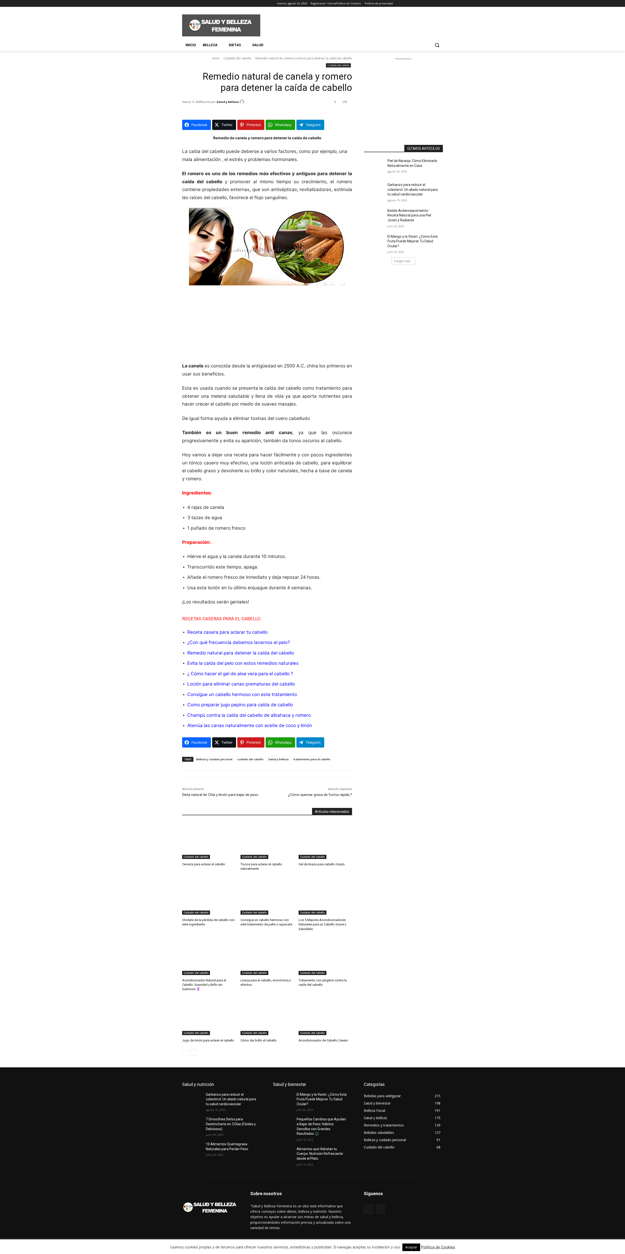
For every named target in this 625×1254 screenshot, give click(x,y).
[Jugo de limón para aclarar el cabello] (209, 1016)
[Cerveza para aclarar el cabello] (209, 840)
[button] (437, 45)
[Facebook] (185, 3)
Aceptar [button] (411, 1247)
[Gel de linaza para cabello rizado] (325, 840)
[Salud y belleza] (243, 101)
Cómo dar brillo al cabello (258, 1040)
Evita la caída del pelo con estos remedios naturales (243, 663)
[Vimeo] (205, 3)
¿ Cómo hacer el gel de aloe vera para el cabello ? (240, 673)
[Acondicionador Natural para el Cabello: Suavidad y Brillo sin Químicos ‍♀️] (209, 956)
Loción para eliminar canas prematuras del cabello (241, 684)
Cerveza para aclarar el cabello (203, 864)
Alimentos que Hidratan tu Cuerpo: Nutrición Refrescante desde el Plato (320, 1153)
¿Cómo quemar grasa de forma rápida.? (320, 795)
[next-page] (193, 1052)
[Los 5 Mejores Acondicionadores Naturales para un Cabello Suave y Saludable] (325, 896)
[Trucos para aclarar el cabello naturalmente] (267, 840)
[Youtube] (212, 3)
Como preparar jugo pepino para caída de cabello (240, 704)
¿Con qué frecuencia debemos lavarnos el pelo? (238, 642)
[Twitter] (198, 3)
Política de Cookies (438, 1247)
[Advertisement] (349, 25)
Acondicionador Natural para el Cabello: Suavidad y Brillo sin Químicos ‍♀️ (204, 984)
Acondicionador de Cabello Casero (323, 1040)
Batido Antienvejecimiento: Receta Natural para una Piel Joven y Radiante (409, 215)
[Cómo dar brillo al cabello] (267, 1016)
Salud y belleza (228, 102)
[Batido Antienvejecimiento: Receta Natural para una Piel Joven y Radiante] (375, 216)
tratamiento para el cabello (311, 759)
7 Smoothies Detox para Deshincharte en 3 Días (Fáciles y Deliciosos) (231, 1124)
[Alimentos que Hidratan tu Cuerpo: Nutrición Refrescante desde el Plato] (285, 1155)
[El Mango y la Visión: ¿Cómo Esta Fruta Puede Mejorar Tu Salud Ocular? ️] (375, 242)
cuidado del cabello (250, 759)
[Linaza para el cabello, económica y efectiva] (267, 956)
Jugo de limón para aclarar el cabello (208, 1040)
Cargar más (402, 261)
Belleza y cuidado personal (214, 759)
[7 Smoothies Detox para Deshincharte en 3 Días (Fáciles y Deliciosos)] (194, 1125)
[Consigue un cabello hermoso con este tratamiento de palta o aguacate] (267, 896)
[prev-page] (185, 1052)
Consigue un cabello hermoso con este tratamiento (242, 694)
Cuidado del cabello (237, 58)
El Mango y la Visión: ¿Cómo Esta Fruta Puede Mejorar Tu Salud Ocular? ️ (412, 241)
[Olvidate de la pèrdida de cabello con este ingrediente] (209, 896)
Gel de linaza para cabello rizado (322, 864)
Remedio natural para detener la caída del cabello (240, 653)
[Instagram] (192, 3)
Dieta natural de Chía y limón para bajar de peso (220, 795)
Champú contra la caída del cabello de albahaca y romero (249, 715)
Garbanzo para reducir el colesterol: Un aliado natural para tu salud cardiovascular (412, 189)
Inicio (215, 58)
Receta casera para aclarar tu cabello (227, 632)
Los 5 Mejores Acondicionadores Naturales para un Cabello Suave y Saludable (322, 924)
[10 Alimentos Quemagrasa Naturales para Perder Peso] (194, 1150)
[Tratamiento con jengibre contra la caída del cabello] (325, 956)
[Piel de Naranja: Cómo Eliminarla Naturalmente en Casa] (375, 167)
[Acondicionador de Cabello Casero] (325, 1016)
